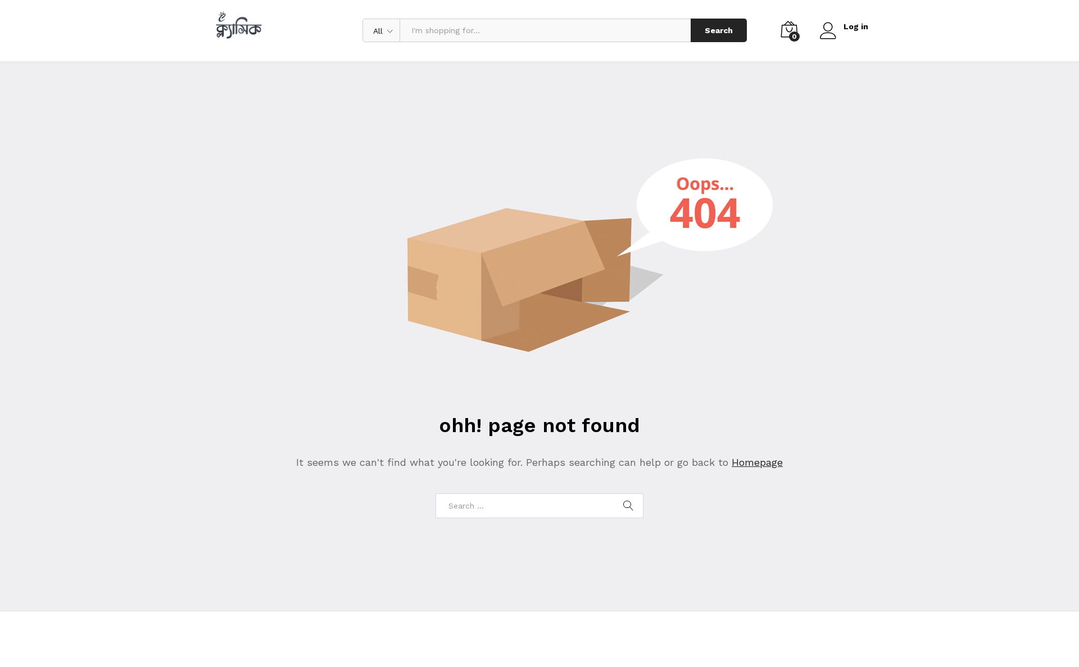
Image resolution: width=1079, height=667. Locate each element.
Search (719, 30)
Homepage (757, 462)
